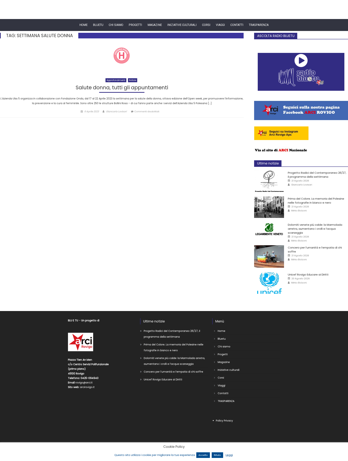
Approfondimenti (116, 80)
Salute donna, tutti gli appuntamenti (122, 87)
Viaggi (220, 25)
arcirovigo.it (87, 387)
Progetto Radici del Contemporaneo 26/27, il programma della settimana (317, 175)
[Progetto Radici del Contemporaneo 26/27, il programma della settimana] (269, 181)
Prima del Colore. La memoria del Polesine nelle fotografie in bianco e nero (316, 201)
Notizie (132, 80)
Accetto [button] (203, 455)
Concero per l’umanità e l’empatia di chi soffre (173, 372)
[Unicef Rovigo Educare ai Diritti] (269, 283)
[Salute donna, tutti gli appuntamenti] (122, 59)
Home (83, 25)
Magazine (155, 25)
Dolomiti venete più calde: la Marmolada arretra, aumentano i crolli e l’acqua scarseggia (315, 229)
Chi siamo (116, 25)
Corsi (206, 25)
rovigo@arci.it (84, 382)
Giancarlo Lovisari (116, 111)
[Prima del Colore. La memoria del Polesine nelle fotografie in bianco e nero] (269, 207)
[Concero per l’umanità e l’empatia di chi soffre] (269, 256)
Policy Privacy (224, 420)
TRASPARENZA (259, 25)
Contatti (236, 25)
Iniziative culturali (182, 25)
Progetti (135, 25)
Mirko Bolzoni (299, 210)
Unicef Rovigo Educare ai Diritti (308, 274)
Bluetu (98, 25)
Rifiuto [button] (217, 455)
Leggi (229, 455)
